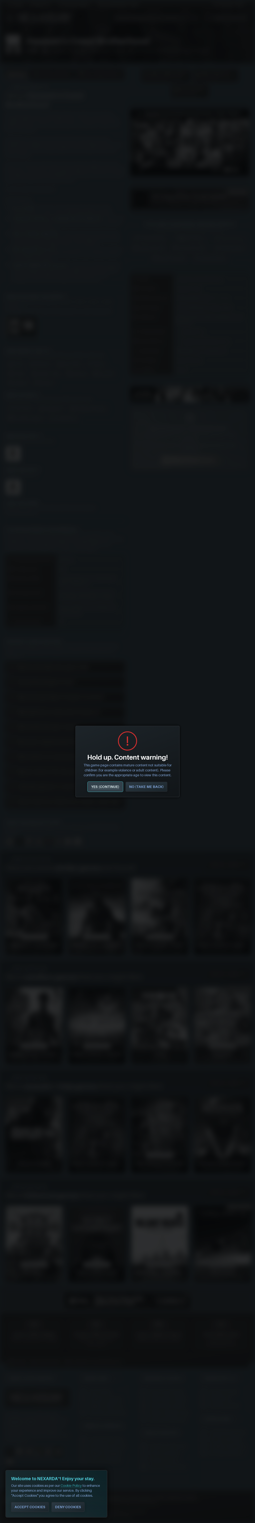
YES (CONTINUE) (105, 787)
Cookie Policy (71, 1485)
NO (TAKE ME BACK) (146, 787)
